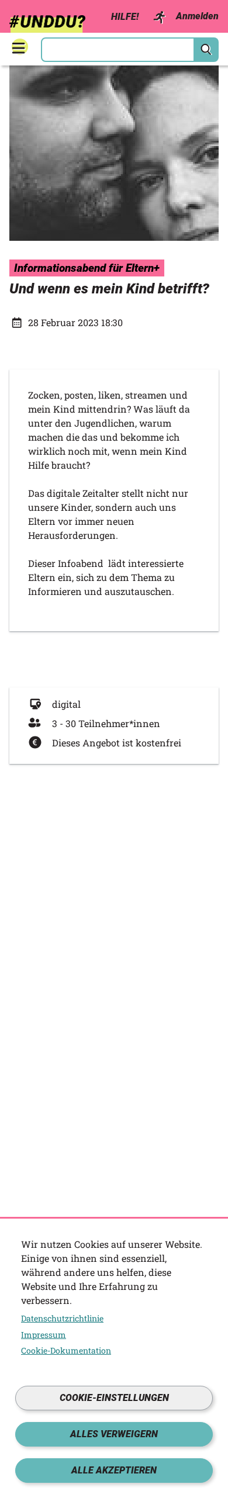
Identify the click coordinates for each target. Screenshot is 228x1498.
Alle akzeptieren (114, 1470)
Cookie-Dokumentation (66, 1350)
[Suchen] (207, 49)
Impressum (43, 1335)
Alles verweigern (114, 1434)
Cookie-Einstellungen (114, 1397)
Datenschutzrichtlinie (62, 1318)
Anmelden (197, 16)
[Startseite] (47, 21)
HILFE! (125, 16)
